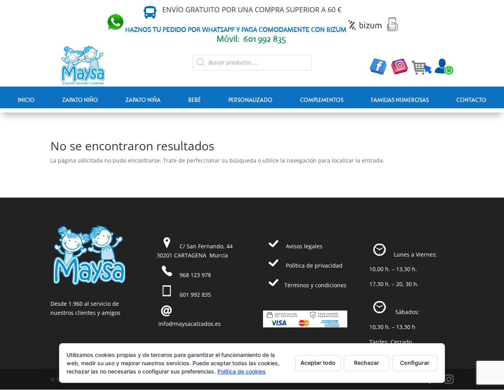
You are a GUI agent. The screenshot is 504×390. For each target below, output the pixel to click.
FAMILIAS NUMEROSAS (400, 100)
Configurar (415, 362)
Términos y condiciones (315, 285)
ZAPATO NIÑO (80, 100)
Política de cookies (241, 371)
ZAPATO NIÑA (143, 100)
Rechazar (366, 362)
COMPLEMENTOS (321, 100)
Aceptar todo (317, 362)
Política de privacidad (314, 265)
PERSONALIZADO (250, 100)
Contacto (471, 100)
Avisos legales (304, 246)
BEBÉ (194, 100)
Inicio (26, 100)
